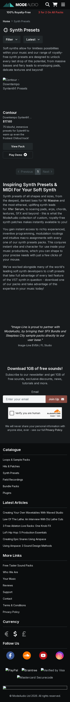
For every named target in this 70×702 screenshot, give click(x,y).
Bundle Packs (11, 486)
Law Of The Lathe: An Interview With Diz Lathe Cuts (33, 519)
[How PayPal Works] (12, 670)
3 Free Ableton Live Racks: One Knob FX (27, 525)
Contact (7, 598)
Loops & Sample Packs (16, 459)
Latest (31, 39)
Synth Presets (11, 472)
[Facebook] (10, 655)
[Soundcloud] (27, 655)
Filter (10, 39)
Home (6, 21)
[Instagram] (60, 655)
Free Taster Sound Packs (18, 565)
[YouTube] (43, 655)
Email (35, 392)
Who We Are (10, 572)
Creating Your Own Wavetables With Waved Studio (33, 512)
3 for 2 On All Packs (50, 12)
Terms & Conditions (14, 605)
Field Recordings (13, 479)
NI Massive (51, 200)
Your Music (9, 578)
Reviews (8, 585)
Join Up (54, 399)
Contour (10, 112)
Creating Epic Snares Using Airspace (24, 539)
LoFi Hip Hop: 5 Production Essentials (25, 532)
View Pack (18, 146)
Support (7, 592)
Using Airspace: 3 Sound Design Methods (27, 545)
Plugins (7, 492)
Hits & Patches (11, 466)
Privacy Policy (54, 429)
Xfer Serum (16, 209)
